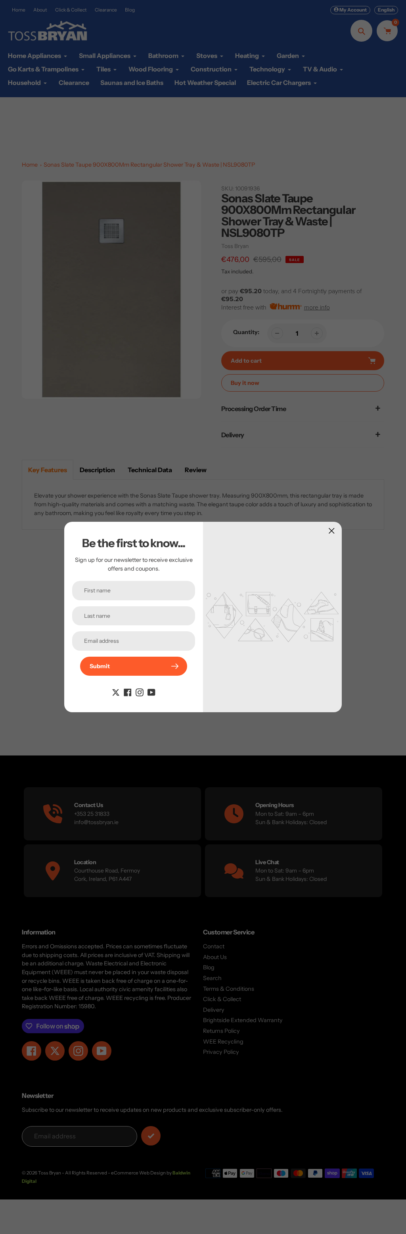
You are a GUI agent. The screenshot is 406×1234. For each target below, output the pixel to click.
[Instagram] (140, 691)
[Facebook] (128, 691)
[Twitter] (116, 691)
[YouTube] (151, 691)
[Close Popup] (332, 531)
